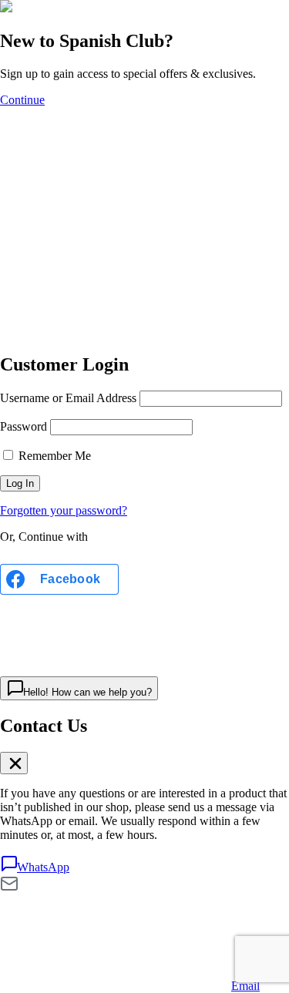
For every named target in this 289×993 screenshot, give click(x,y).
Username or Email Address (68, 397)
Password (23, 426)
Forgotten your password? (63, 510)
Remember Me (53, 455)
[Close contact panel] (14, 763)
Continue (22, 99)
